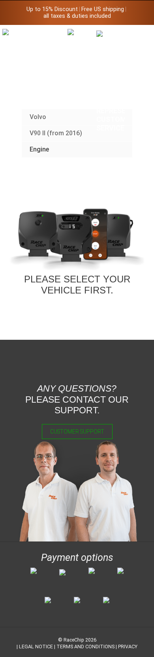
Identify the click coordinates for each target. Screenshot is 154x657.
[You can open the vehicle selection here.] (82, 102)
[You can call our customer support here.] (110, 81)
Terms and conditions (85, 646)
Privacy (127, 646)
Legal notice (36, 646)
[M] (139, 34)
